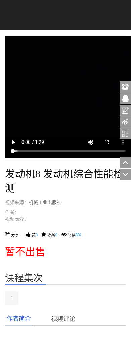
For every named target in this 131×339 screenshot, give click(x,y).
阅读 (75, 235)
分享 (15, 235)
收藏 (52, 235)
